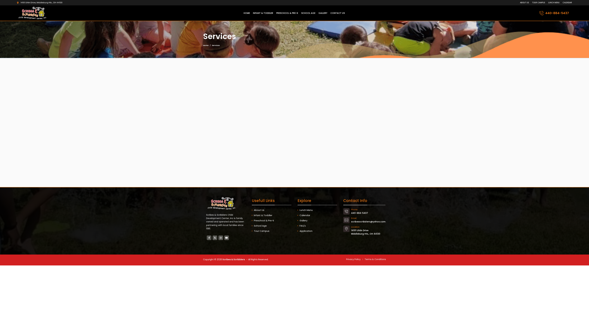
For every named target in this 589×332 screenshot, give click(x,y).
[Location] (346, 229)
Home (206, 45)
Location (355, 226)
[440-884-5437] (541, 13)
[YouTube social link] (226, 237)
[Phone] (346, 211)
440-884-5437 (557, 13)
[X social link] (215, 237)
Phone (354, 209)
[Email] (346, 220)
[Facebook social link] (209, 237)
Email (353, 218)
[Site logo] (33, 12)
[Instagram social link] (220, 237)
